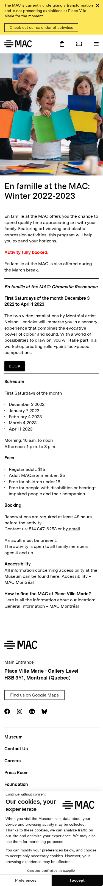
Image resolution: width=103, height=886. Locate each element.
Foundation (16, 784)
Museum (13, 737)
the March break (21, 270)
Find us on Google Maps (34, 695)
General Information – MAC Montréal (41, 606)
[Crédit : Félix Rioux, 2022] (51, 114)
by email (71, 528)
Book (14, 366)
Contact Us (16, 748)
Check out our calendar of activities (41, 27)
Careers (12, 760)
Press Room (16, 772)
